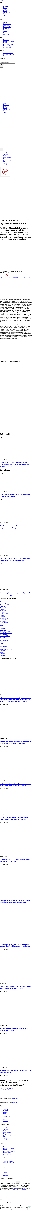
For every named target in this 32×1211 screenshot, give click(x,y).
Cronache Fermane (8, 53)
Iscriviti (18, 1182)
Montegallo (3, 637)
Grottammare (6, 25)
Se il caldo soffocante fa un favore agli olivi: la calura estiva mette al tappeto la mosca (15, 785)
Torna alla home (4, 655)
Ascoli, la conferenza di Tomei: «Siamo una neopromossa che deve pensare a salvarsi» (14, 527)
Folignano (6, 28)
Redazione (6, 40)
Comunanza (3, 619)
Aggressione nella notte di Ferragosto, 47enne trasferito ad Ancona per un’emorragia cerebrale (15, 902)
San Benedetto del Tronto (6, 649)
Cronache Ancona (8, 56)
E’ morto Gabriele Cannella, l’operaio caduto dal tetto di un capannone (15, 860)
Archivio (5, 17)
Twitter (5, 1172)
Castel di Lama (7, 30)
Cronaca (5, 5)
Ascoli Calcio (6, 12)
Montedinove (3, 634)
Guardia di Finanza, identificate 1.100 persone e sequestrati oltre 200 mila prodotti (15, 559)
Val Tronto (6, 33)
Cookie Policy (7, 47)
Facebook (5, 1171)
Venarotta (2, 653)
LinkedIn (5, 1174)
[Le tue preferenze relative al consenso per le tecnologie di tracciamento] (29, 1208)
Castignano (3, 615)
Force (1, 625)
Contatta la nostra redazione (7, 1088)
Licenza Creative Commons (19, 1189)
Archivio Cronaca (4, 606)
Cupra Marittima (4, 622)
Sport (4, 9)
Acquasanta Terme (5, 601)
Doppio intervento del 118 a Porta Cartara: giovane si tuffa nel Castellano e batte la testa (15, 945)
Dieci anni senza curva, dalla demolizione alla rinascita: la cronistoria (15, 495)
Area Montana (7, 34)
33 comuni (6, 112)
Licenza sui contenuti (8, 41)
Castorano (2, 616)
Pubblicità (5, 43)
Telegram (14, 1102)
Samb (4, 14)
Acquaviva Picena (4, 603)
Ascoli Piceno (3, 610)
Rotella (2, 647)
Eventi (5, 11)
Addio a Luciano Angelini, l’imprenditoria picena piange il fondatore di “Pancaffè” (14, 818)
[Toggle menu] (1, 66)
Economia (6, 6)
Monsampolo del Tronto (6, 631)
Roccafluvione (4, 646)
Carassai (2, 612)
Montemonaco (3, 639)
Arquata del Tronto (5, 609)
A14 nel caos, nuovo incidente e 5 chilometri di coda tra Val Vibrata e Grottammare (15, 742)
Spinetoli (2, 650)
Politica (5, 8)
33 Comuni (6, 15)
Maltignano (3, 628)
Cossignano (3, 621)
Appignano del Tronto (5, 604)
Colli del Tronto (4, 618)
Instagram (5, 1175)
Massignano (3, 630)
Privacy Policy (7, 46)
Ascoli (5, 22)
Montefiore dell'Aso (5, 636)
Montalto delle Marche (6, 633)
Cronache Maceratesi (8, 54)
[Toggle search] (1, 149)
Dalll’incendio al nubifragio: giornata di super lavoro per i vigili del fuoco (15, 987)
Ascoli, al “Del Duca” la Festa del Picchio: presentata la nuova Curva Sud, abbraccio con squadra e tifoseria (15, 464)
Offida (5, 31)
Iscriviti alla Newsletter (9, 44)
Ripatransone (3, 644)
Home (1, 0)
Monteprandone (7, 27)
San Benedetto (7, 24)
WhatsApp (15, 1098)
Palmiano (2, 643)
